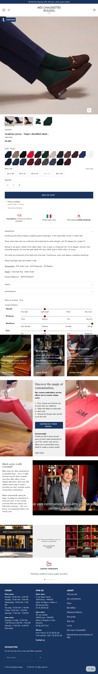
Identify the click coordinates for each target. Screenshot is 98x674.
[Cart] (94, 10)
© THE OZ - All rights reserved (37, 667)
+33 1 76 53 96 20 (54, 635)
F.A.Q (69, 625)
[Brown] (37, 154)
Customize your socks (48, 425)
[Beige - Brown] (15, 154)
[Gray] (60, 154)
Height (7, 284)
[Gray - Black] (60, 161)
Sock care (70, 621)
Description (9, 231)
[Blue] (8, 154)
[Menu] (3, 10)
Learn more (39, 452)
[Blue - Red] (82, 154)
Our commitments (74, 598)
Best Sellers (71, 607)
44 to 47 (47, 173)
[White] (89, 154)
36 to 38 (10, 173)
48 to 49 (59, 173)
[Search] (9, 10)
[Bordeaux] (67, 161)
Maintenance (10, 291)
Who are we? (72, 594)
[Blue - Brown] (67, 154)
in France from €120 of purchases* (19, 220)
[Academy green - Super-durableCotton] (9, 121)
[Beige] (52, 154)
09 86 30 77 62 (42, 625)
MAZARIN (8, 130)
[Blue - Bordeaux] (74, 154)
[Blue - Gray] (23, 161)
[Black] (23, 154)
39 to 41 (22, 173)
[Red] (30, 154)
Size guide (71, 616)
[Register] (40, 657)
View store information (15, 208)
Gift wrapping (79, 220)
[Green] (45, 154)
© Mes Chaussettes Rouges (14, 667)
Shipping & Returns (74, 612)
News (69, 603)
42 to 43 (34, 173)
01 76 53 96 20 (42, 607)
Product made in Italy (49, 220)
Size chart (89, 168)
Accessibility (81, 630)
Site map (70, 630)
